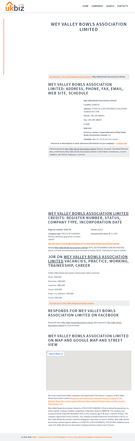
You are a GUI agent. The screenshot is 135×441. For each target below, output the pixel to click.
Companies (97, 6)
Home (85, 6)
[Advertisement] (22, 46)
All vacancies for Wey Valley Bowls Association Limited (71, 303)
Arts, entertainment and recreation (76, 76)
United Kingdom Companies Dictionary (96, 437)
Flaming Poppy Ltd (106, 401)
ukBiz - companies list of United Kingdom (49, 437)
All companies (55, 76)
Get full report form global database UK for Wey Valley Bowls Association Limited (83, 243)
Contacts (122, 6)
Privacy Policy (73, 437)
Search (110, 6)
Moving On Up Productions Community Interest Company (94, 398)
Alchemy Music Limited (88, 401)
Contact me (121, 143)
